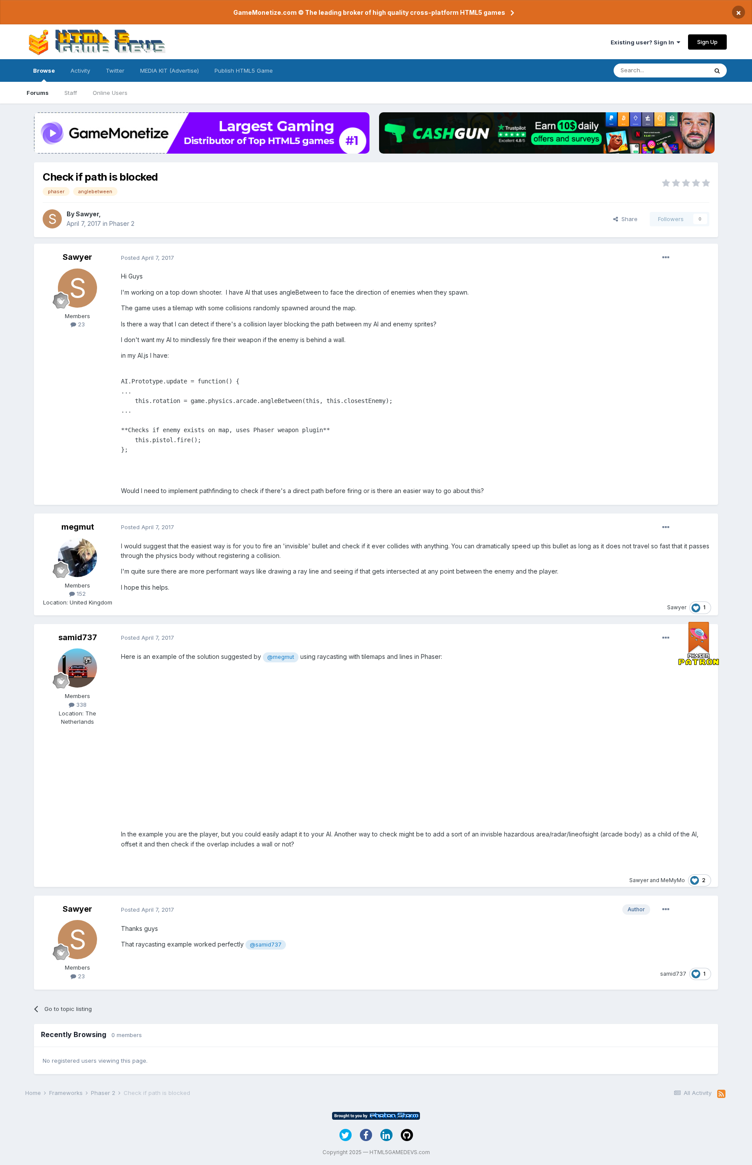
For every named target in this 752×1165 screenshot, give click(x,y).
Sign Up (707, 41)
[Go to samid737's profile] (77, 668)
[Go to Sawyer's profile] (52, 218)
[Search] (717, 70)
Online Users (110, 92)
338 (80, 704)
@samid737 (266, 944)
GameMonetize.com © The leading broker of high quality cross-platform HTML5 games (369, 12)
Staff (70, 92)
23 (80, 324)
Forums (38, 92)
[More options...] (666, 257)
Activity (80, 70)
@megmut (280, 657)
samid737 (77, 637)
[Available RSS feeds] (721, 1094)
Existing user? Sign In (644, 42)
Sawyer (87, 214)
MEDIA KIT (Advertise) (169, 70)
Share (628, 218)
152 (80, 593)
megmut (77, 526)
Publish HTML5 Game (244, 70)
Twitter (115, 70)
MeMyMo (673, 880)
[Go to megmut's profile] (77, 557)
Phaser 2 (121, 223)
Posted (147, 257)
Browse (44, 70)
